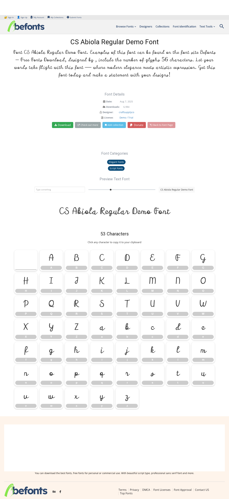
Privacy (134, 489)
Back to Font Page (163, 125)
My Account (39, 17)
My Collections (57, 17)
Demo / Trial (126, 117)
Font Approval (183, 489)
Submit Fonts (75, 17)
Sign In (9, 17)
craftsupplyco (126, 112)
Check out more (89, 125)
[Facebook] (60, 491)
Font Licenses (161, 489)
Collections (162, 26)
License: (108, 117)
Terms (123, 489)
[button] (222, 27)
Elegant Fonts (116, 162)
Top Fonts (126, 493)
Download (64, 125)
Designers (145, 26)
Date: (109, 101)
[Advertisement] (114, 447)
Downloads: (113, 106)
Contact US (202, 489)
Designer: (108, 112)
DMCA (146, 489)
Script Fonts (116, 168)
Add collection (115, 125)
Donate (138, 125)
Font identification (184, 26)
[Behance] (54, 491)
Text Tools (206, 26)
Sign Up (22, 17)
